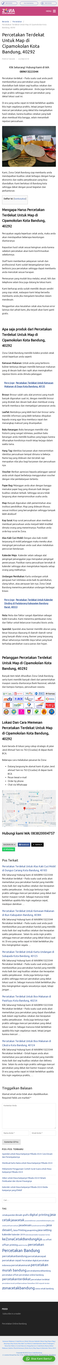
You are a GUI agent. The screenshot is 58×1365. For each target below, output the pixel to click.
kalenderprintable (31, 1235)
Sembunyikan (20, 199)
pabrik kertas (22, 1245)
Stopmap (7, 1343)
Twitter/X (38, 844)
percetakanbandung (14, 1256)
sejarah (41, 1283)
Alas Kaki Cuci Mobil (24, 1343)
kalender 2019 (18, 1234)
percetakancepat (37, 1256)
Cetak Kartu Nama (43, 1346)
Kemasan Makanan (8, 1341)
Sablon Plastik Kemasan (16, 1348)
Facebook (25, 844)
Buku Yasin (28, 1348)
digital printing (39, 1214)
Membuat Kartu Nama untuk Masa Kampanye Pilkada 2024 (27, 1163)
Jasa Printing (19, 1230)
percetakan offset (10, 1275)
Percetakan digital (30, 1260)
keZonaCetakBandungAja (22, 1239)
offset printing (10, 1244)
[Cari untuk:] (29, 1200)
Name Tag (44, 1341)
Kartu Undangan (48, 1343)
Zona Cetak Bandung (35, 1352)
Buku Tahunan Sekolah (32, 1341)
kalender (7, 1234)
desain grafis (22, 1214)
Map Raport (37, 1348)
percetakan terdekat (40, 1279)
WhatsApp (9, 849)
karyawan (41, 1235)
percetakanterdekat (16, 1279)
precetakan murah (8, 1283)
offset (49, 1239)
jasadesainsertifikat (39, 1225)
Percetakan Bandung (21, 1250)
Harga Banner (31, 1346)
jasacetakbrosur (30, 1220)
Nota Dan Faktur (10, 1346)
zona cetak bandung (44, 1288)
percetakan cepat (11, 1260)
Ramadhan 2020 (33, 1283)
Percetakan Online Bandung (14, 1324)
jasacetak (17, 1220)
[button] (39, 1359)
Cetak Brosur (19, 1341)
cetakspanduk (8, 1215)
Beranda (5, 22)
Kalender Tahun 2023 (49, 1348)
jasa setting (45, 1230)
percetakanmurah (20, 1265)
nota (43, 1240)
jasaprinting (32, 1230)
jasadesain (25, 1225)
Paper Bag (51, 1341)
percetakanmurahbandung (39, 1271)
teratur (47, 1283)
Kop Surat (14, 1343)
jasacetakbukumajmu (43, 1220)
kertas (47, 1235)
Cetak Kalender (37, 1343)
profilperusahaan (21, 1283)
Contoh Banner (21, 1346)
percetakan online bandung (31, 1275)
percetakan (36, 1244)
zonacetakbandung (18, 1288)
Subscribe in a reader (12, 1314)
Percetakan (17, 22)
